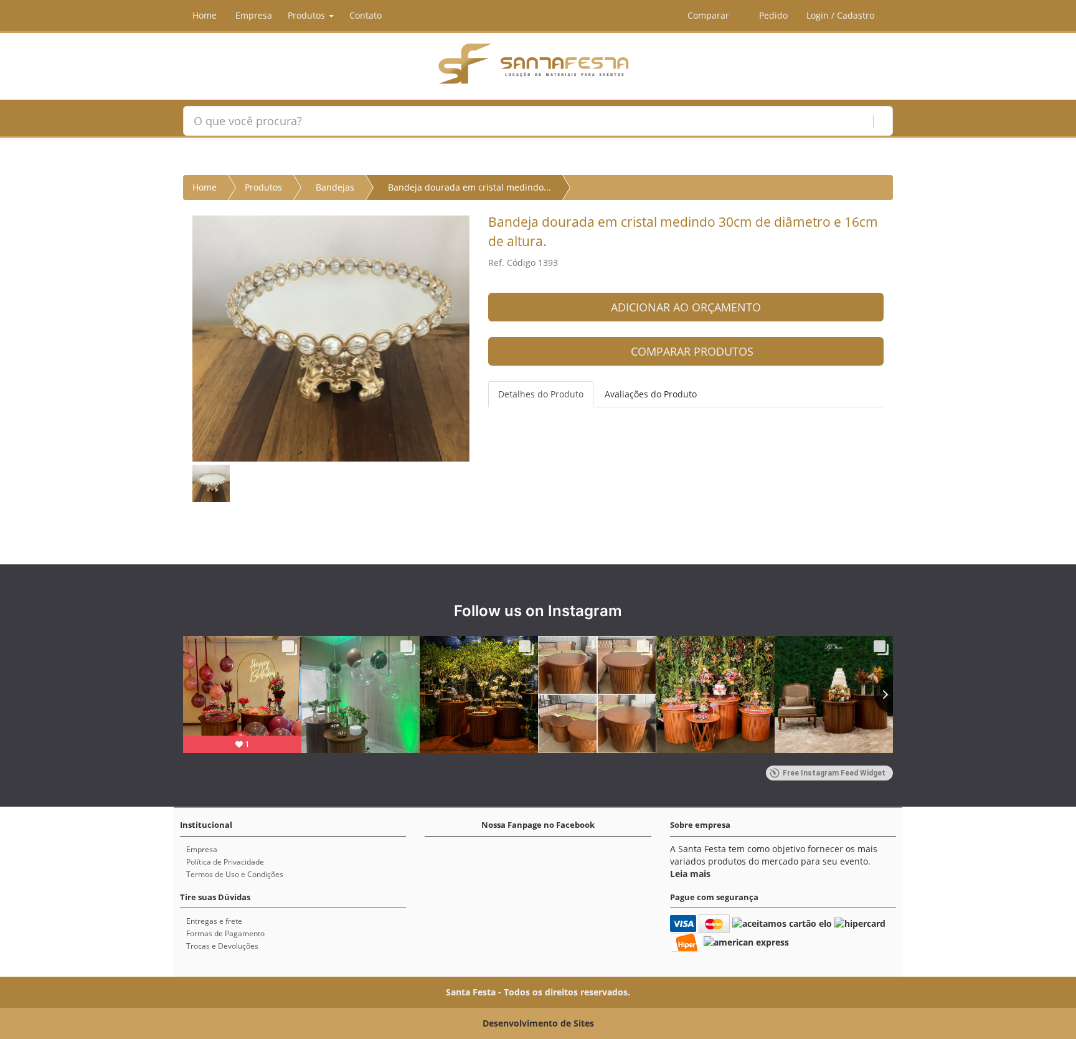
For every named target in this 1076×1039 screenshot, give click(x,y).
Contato (365, 15)
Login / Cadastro (840, 15)
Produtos (308, 15)
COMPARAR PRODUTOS (690, 351)
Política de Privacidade (225, 861)
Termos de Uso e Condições (234, 874)
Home (204, 15)
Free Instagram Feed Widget (834, 773)
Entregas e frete (214, 921)
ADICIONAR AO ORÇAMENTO (686, 307)
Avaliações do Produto (651, 394)
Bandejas (335, 187)
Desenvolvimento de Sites (538, 1023)
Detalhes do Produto (540, 394)
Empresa (253, 15)
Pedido (772, 15)
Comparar (707, 15)
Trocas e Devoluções (222, 946)
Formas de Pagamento (225, 933)
